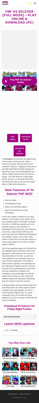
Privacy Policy (13, 394)
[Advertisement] (19, 49)
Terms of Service (25, 394)
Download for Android (19, 151)
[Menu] (35, 3)
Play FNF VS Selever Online (20, 81)
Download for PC (26, 138)
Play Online (13, 138)
